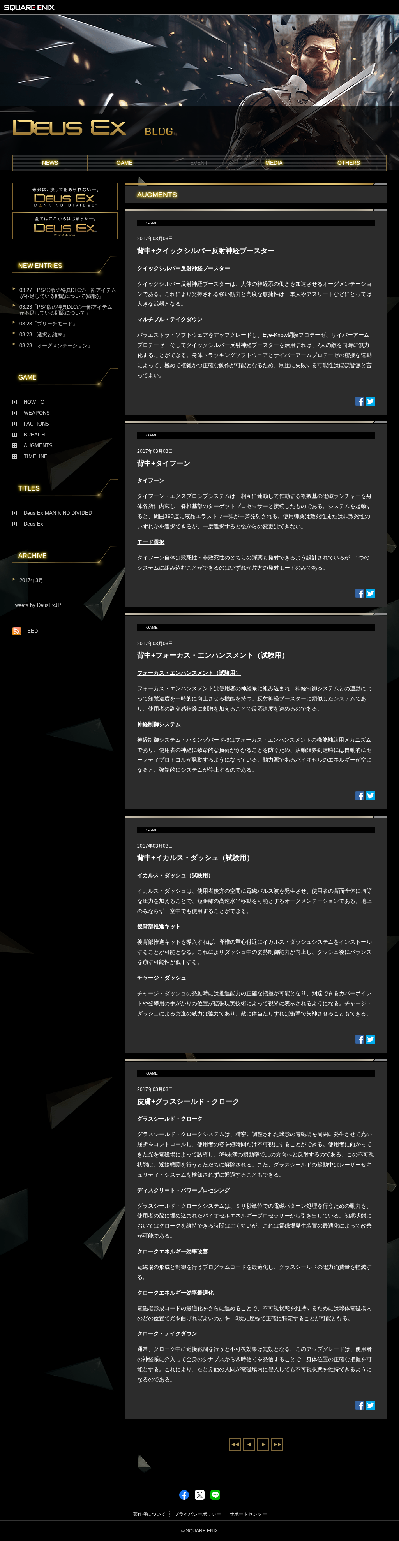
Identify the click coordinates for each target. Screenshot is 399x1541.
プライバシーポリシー (197, 1514)
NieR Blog (199, 130)
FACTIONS (36, 424)
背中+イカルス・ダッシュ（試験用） (195, 858)
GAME (124, 163)
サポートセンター (248, 1514)
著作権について (149, 1514)
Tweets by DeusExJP (36, 605)
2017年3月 (31, 580)
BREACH (34, 435)
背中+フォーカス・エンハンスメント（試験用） (213, 655)
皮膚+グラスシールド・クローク (188, 1101)
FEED (31, 631)
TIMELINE (36, 456)
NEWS (50, 163)
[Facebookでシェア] (184, 1498)
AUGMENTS (38, 446)
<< (235, 1444)
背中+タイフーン (164, 463)
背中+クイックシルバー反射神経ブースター (206, 251)
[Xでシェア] (200, 1498)
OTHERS (348, 163)
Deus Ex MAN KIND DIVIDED (58, 513)
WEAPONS (37, 413)
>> (277, 1444)
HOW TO (34, 402)
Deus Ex (33, 524)
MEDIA (273, 163)
